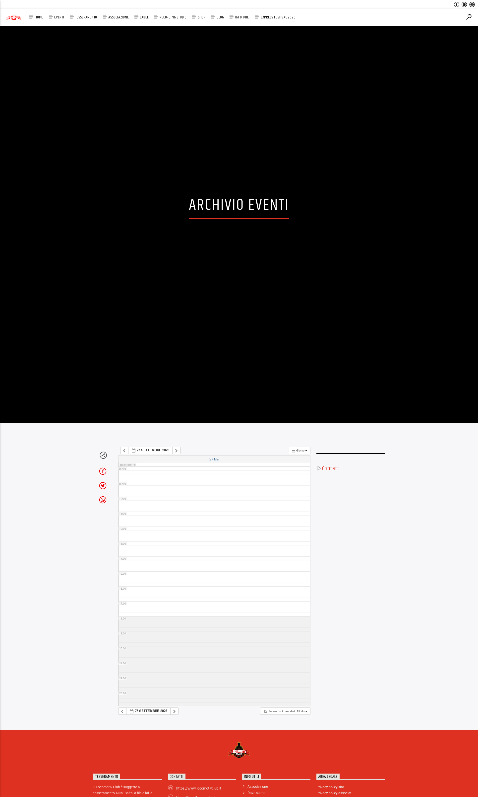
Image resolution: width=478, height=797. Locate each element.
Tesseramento (86, 17)
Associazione (118, 17)
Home (39, 17)
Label (144, 17)
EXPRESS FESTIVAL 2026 (278, 17)
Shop (202, 17)
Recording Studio (173, 17)
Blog (220, 17)
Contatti (331, 505)
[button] (285, 747)
